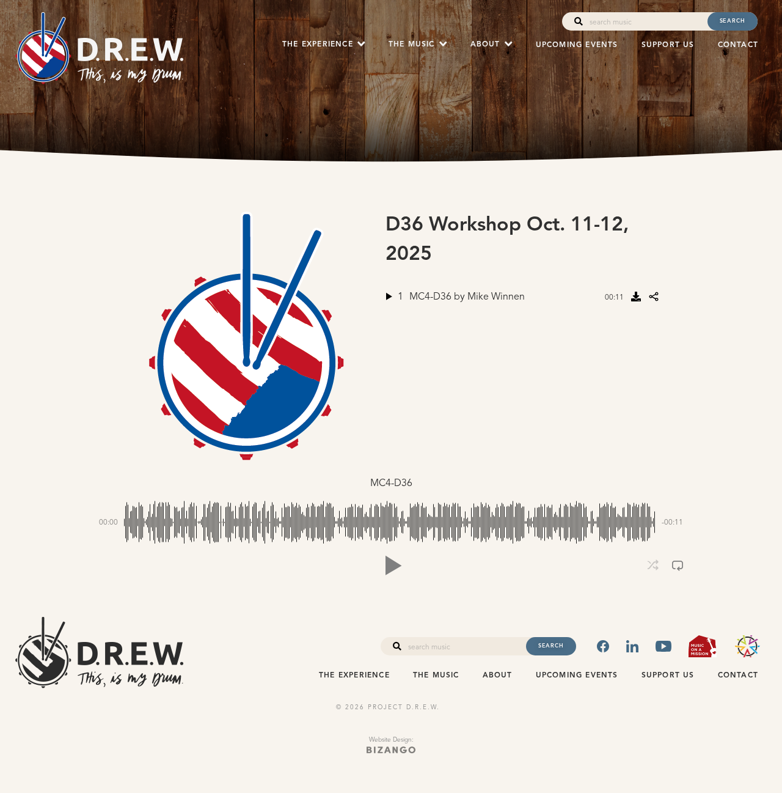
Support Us (668, 45)
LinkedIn (632, 647)
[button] (391, 565)
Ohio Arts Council (747, 647)
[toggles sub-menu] (361, 44)
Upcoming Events (577, 45)
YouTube (663, 647)
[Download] (636, 296)
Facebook (603, 647)
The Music (436, 675)
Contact (738, 45)
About (498, 675)
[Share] (653, 296)
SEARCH (732, 20)
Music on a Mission (702, 647)
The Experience (354, 675)
